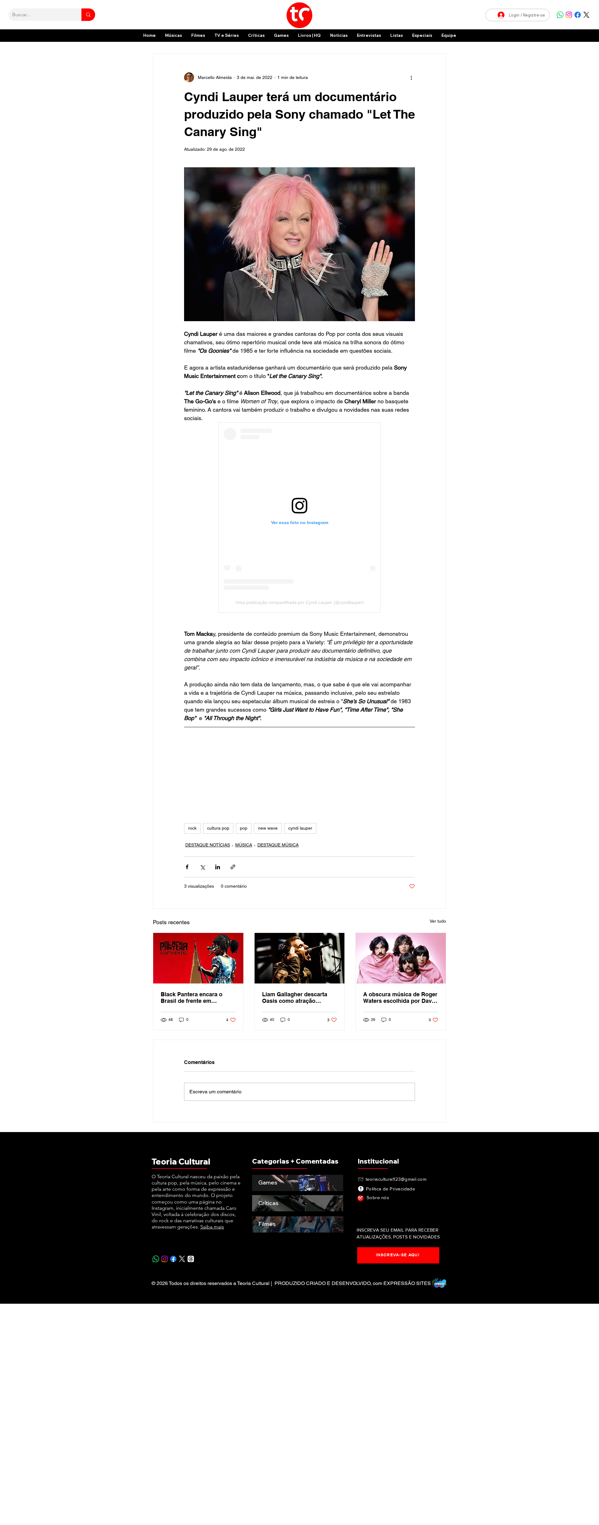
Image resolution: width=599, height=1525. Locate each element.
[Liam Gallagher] (300, 958)
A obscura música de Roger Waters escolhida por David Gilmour (400, 997)
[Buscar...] (88, 14)
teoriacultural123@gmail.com (396, 1179)
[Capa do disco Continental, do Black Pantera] (198, 958)
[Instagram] (569, 15)
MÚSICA (243, 844)
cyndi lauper (300, 828)
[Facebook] (577, 15)
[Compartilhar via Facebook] (187, 867)
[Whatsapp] (560, 15)
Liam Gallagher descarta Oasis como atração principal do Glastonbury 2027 (295, 997)
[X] (586, 15)
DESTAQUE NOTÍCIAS (207, 844)
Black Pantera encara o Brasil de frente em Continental (191, 997)
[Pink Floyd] (401, 958)
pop (243, 828)
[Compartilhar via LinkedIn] (218, 867)
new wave (268, 828)
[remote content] (299, 517)
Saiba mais (212, 1227)
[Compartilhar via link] (233, 867)
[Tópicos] (191, 1259)
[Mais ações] (411, 77)
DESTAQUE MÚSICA (278, 844)
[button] (422, 35)
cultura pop (218, 828)
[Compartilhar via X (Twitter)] (202, 867)
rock (192, 828)
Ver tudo (438, 921)
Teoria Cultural (181, 1161)
